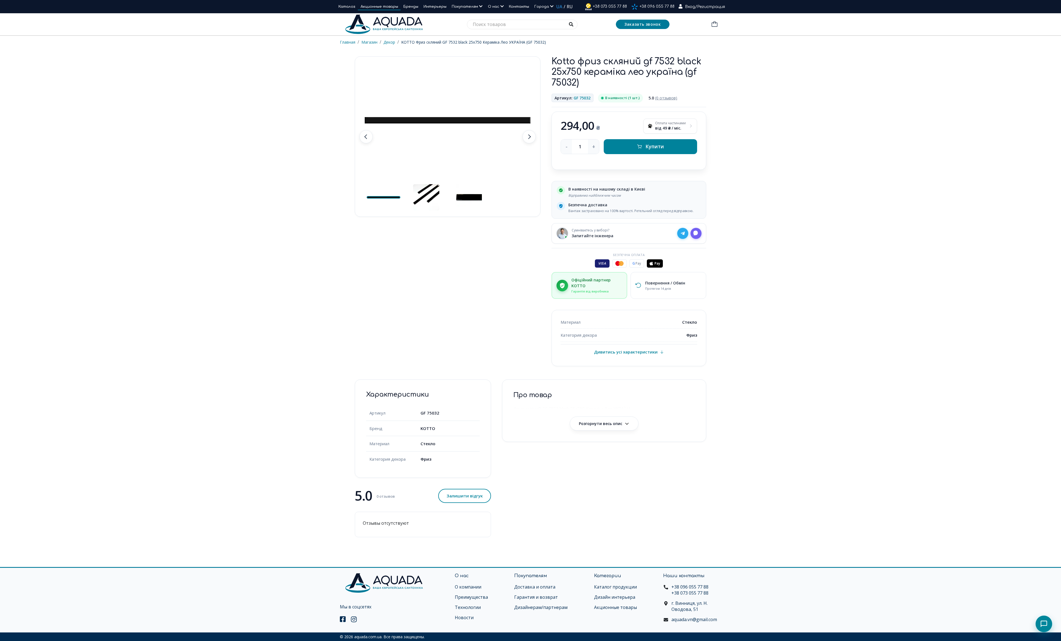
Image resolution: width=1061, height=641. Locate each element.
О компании (468, 587)
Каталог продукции (615, 587)
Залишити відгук (465, 495)
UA (559, 7)
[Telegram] (682, 233)
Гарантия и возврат (536, 597)
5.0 (662, 98)
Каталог (346, 7)
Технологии (468, 607)
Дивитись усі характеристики (626, 352)
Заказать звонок (642, 24)
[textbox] (522, 24)
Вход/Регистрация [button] (705, 7)
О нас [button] (494, 7)
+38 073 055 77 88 (610, 6)
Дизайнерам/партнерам (541, 607)
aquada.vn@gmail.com (694, 619)
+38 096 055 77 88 (657, 6)
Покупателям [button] (465, 7)
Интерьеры (435, 7)
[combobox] (522, 24)
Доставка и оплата (534, 587)
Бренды (410, 7)
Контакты (519, 7)
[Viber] (696, 233)
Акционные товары (379, 7)
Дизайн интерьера (614, 597)
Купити (654, 146)
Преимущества (471, 597)
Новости (464, 617)
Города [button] (542, 7)
